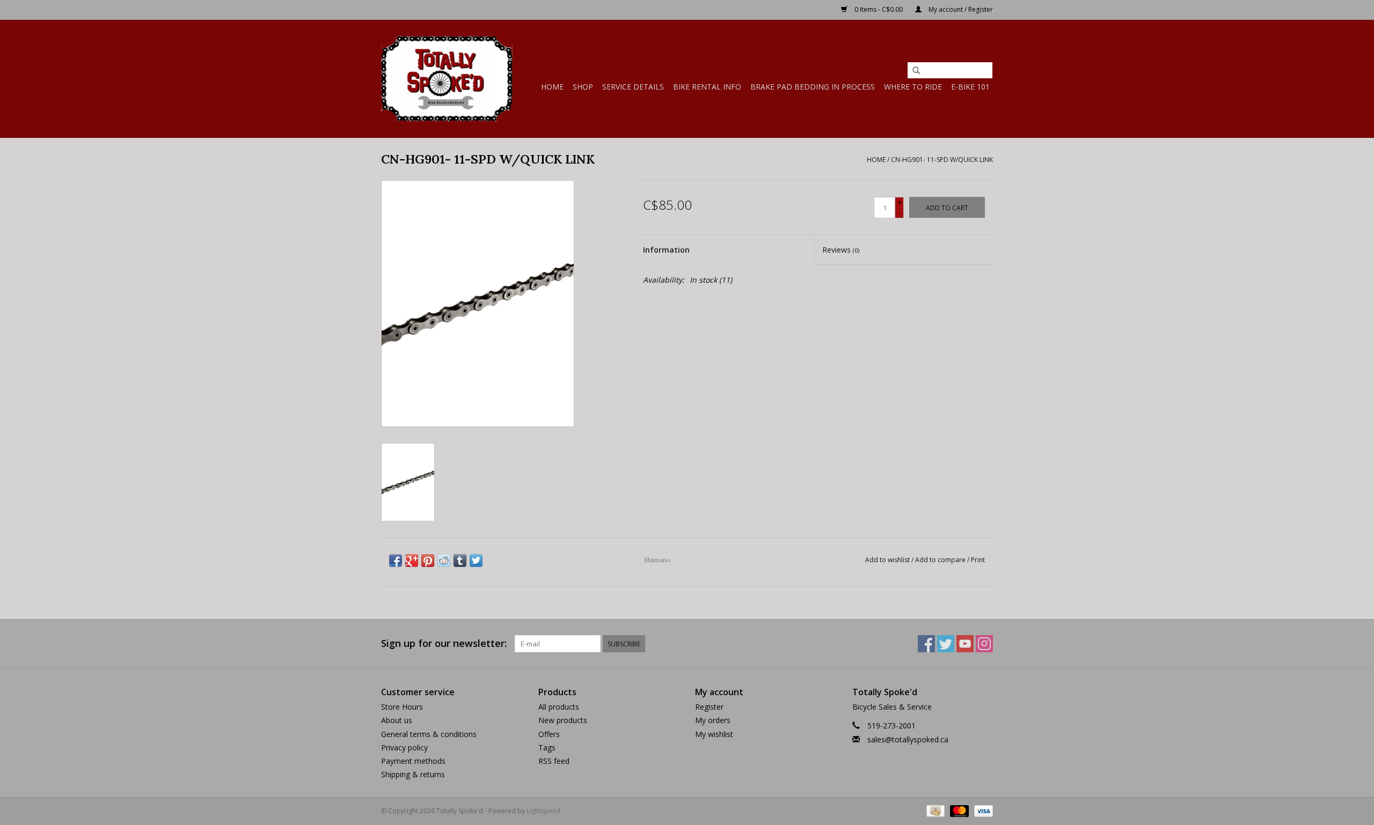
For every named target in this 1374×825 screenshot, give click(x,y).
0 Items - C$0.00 (878, 9)
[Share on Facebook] (395, 560)
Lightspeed (543, 810)
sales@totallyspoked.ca (907, 739)
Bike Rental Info (707, 87)
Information (666, 250)
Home (552, 87)
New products (562, 720)
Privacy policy (404, 747)
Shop (583, 87)
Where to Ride (913, 87)
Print (978, 559)
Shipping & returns (413, 774)
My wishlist (714, 734)
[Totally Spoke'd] (447, 78)
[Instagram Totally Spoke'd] (984, 643)
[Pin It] (427, 560)
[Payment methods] (934, 810)
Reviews (840, 250)
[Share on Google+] (411, 560)
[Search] (916, 71)
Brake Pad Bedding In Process (812, 87)
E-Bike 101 (970, 87)
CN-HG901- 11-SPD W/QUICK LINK (942, 159)
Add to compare (941, 559)
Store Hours (402, 707)
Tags (547, 747)
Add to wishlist (887, 559)
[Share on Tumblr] (460, 560)
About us (396, 720)
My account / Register (960, 9)
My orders (712, 720)
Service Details (633, 87)
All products (558, 707)
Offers (549, 734)
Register (709, 707)
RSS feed (553, 761)
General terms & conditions (429, 734)
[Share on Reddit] (443, 560)
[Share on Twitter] (476, 560)
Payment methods (413, 761)
